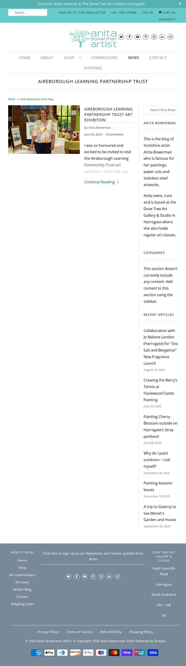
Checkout (167, 19)
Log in (147, 12)
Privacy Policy (48, 631)
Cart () (169, 12)
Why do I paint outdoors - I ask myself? (157, 460)
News (133, 57)
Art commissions (22, 575)
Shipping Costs (22, 604)
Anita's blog (22, 589)
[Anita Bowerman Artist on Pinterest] (146, 37)
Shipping (93, 68)
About (47, 57)
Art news (22, 582)
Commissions (104, 57)
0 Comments (114, 134)
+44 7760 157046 (124, 12)
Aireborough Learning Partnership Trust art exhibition (108, 115)
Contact (158, 57)
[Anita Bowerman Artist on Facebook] (129, 37)
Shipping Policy (141, 631)
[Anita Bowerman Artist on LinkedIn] (162, 37)
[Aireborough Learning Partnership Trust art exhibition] (44, 129)
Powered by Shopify (151, 641)
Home (25, 57)
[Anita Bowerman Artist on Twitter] (121, 37)
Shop (70, 57)
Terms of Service (80, 631)
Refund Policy (111, 631)
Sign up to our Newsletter (82, 12)
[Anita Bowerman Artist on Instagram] (154, 37)
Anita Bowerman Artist (54, 641)
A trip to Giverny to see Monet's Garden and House (160, 513)
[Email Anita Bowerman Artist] (170, 37)
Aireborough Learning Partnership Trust (93, 81)
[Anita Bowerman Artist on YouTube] (138, 37)
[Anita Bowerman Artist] (93, 38)
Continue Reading (100, 181)
